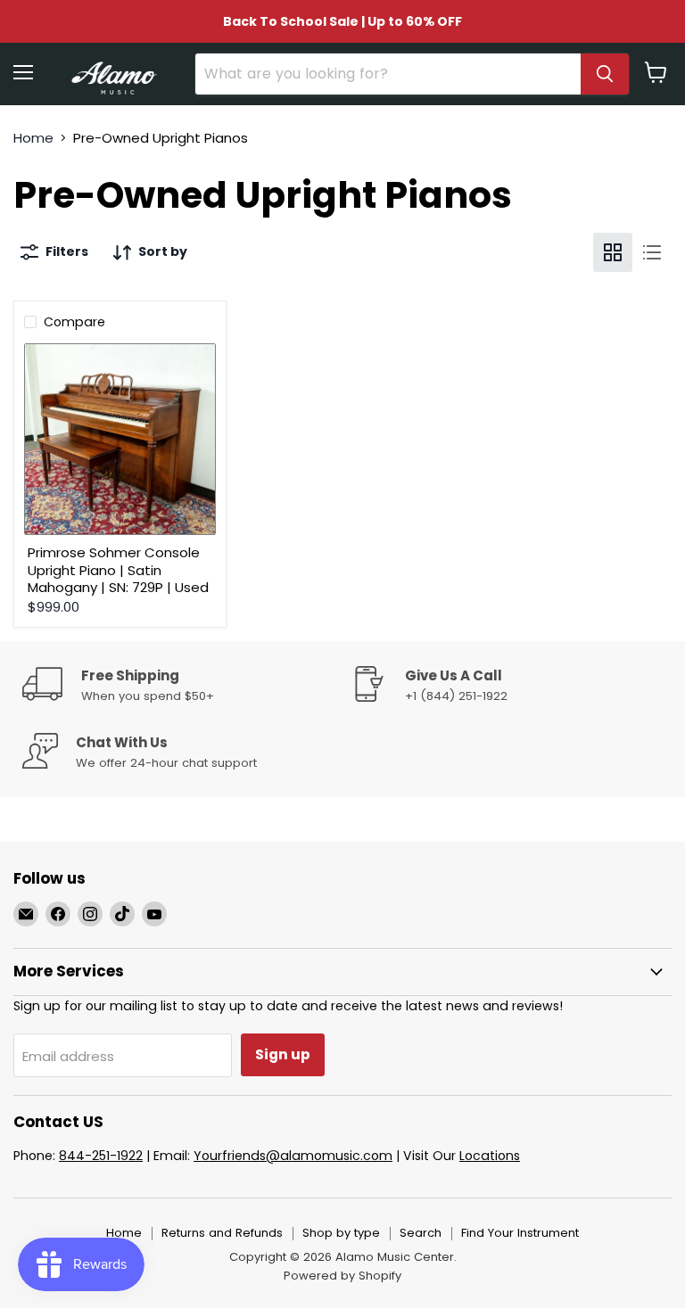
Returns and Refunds (222, 1232)
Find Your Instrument (520, 1232)
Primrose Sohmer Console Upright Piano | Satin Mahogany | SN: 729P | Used (118, 570)
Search (421, 1232)
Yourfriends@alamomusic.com (293, 1156)
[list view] (652, 252)
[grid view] (612, 252)
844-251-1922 (101, 1156)
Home (33, 137)
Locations (489, 1156)
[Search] (605, 74)
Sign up (282, 1054)
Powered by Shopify (342, 1275)
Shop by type (341, 1232)
